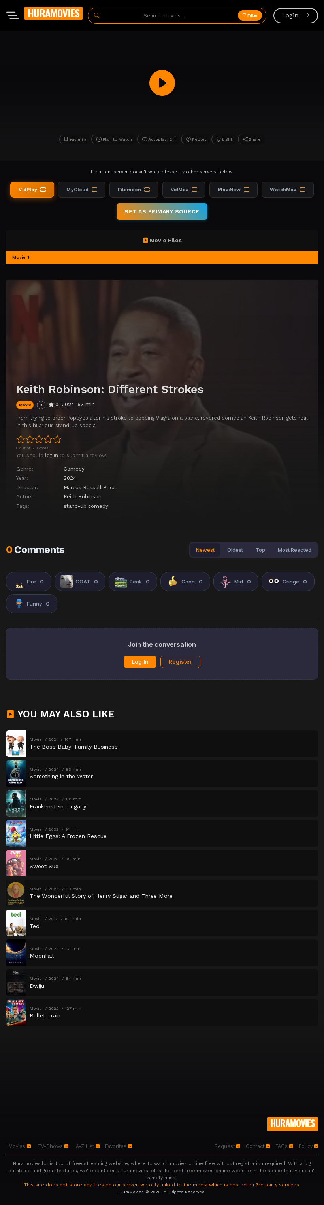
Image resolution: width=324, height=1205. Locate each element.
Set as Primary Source (162, 211)
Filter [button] (252, 15)
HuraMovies (53, 13)
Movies (18, 1146)
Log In (140, 661)
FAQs (282, 1146)
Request (225, 1146)
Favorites (116, 1146)
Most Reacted (294, 550)
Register (180, 661)
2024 (70, 478)
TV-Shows (51, 1146)
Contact (256, 1146)
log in (51, 455)
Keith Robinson (83, 497)
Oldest (235, 550)
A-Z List (86, 1146)
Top (260, 550)
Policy (306, 1146)
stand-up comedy (86, 506)
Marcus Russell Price (90, 487)
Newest (205, 550)
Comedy (74, 469)
